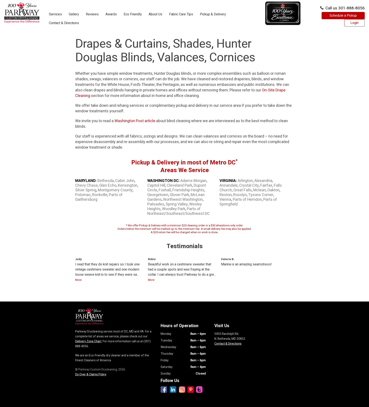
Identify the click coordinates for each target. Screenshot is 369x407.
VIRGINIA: (228, 181)
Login (354, 22)
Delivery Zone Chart (88, 341)
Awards (111, 14)
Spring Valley (177, 204)
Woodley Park (173, 209)
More (78, 280)
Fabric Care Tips (181, 14)
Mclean (259, 190)
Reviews (92, 14)
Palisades (155, 204)
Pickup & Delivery (213, 14)
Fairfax (266, 185)
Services (55, 14)
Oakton (273, 190)
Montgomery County (115, 190)
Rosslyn (240, 195)
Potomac (83, 195)
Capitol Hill (156, 185)
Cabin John (125, 181)
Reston (226, 195)
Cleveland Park (179, 185)
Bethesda (105, 181)
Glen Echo (107, 185)
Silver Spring (85, 190)
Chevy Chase (86, 185)
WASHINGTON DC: (163, 181)
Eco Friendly (133, 14)
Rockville (99, 195)
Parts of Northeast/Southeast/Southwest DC (178, 211)
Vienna (225, 199)
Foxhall (165, 190)
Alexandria (263, 181)
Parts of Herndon (247, 199)
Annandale (229, 185)
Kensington (127, 185)
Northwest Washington (183, 199)
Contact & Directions (64, 23)
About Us (155, 14)
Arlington (245, 181)
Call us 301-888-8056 (344, 8)
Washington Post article (134, 121)
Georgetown (157, 195)
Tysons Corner (260, 195)
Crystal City (249, 185)
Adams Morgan (193, 181)
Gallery (74, 14)
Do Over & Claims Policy (90, 374)
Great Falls (242, 190)
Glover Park (179, 195)
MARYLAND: (86, 181)
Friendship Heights (188, 190)
